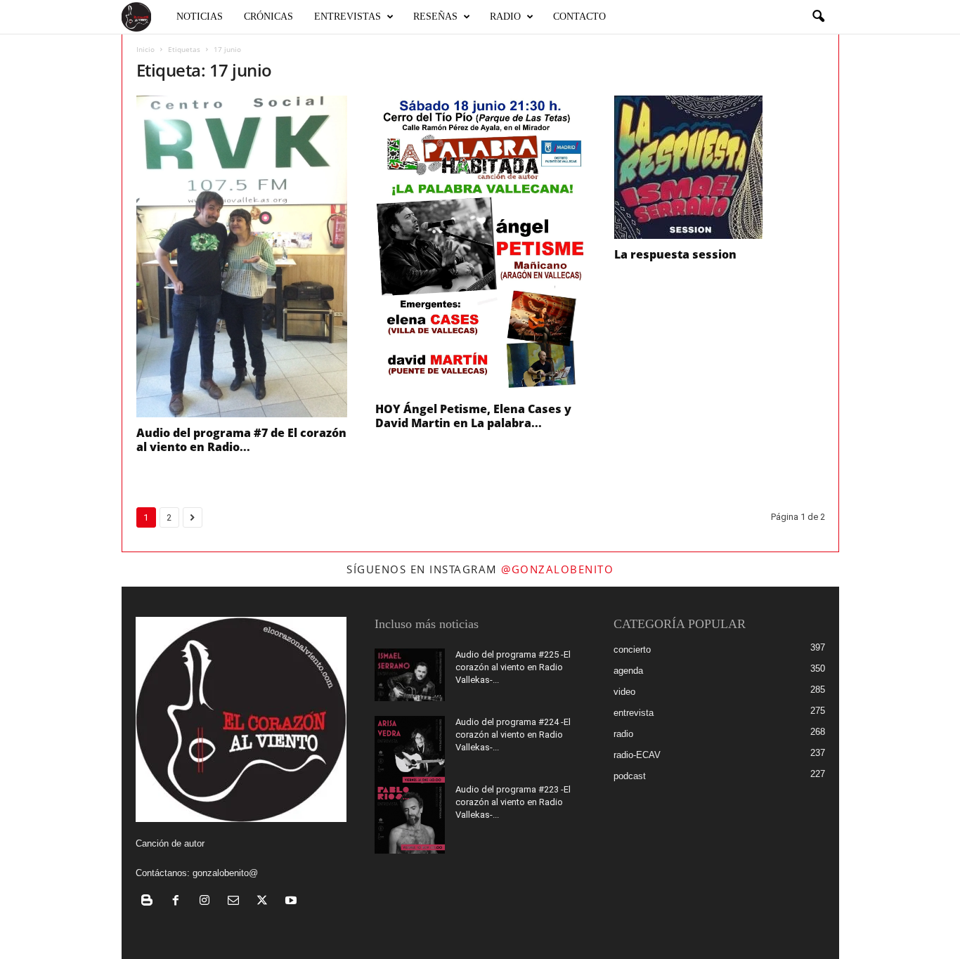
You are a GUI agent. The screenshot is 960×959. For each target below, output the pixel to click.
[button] (818, 16)
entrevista (634, 712)
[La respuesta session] (719, 167)
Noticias (199, 16)
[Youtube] (293, 901)
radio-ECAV (637, 755)
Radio (505, 16)
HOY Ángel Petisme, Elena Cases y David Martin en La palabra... (473, 416)
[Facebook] (178, 901)
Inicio (145, 49)
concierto (632, 649)
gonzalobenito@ (225, 873)
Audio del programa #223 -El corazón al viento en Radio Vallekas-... (513, 802)
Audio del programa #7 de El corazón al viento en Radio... (241, 440)
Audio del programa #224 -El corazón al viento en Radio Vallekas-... (513, 734)
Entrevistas (347, 16)
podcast (630, 776)
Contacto (579, 16)
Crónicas (268, 16)
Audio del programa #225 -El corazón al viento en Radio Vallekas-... (513, 667)
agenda (628, 670)
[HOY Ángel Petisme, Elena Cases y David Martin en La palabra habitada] (480, 244)
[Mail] (236, 901)
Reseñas (435, 16)
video (624, 691)
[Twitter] (265, 901)
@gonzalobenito (557, 569)
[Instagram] (207, 901)
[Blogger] (150, 901)
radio (623, 734)
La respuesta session (675, 254)
